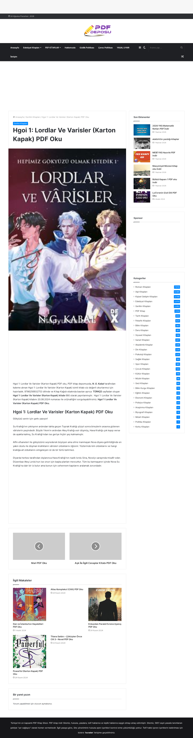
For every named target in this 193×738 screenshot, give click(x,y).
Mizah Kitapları (142, 417)
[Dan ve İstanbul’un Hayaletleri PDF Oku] (29, 604)
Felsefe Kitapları (143, 320)
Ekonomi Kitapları (143, 398)
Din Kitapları (141, 349)
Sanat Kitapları (142, 340)
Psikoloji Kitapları (143, 354)
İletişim (13, 56)
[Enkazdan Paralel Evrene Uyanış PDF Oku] (105, 604)
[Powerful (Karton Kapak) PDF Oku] (29, 651)
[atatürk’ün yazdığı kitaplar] (142, 143)
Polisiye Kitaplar (143, 402)
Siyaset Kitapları (143, 335)
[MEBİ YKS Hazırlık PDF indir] (142, 156)
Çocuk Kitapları (142, 369)
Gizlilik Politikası (87, 47)
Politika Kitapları (143, 422)
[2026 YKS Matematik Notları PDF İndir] (142, 130)
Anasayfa (14, 47)
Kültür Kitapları (142, 373)
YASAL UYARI (123, 47)
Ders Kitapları (141, 330)
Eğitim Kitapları (142, 393)
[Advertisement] (96, 85)
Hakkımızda (70, 47)
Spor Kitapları (141, 364)
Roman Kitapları (143, 287)
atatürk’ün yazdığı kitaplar (165, 139)
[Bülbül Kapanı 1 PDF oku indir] (142, 183)
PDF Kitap (140, 311)
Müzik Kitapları (142, 378)
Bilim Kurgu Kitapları (145, 388)
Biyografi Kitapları (143, 412)
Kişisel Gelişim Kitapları (146, 296)
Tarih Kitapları (142, 316)
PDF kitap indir (56, 723)
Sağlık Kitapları (142, 359)
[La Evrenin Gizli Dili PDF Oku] (142, 197)
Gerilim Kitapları (33, 117)
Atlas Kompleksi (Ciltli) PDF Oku (67, 589)
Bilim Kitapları (141, 325)
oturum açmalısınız (43, 703)
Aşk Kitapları (141, 292)
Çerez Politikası (105, 47)
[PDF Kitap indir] (96, 31)
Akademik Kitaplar (144, 345)
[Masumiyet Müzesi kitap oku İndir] (142, 170)
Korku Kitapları (142, 426)
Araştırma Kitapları (144, 407)
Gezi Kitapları (141, 383)
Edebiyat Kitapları (31, 47)
